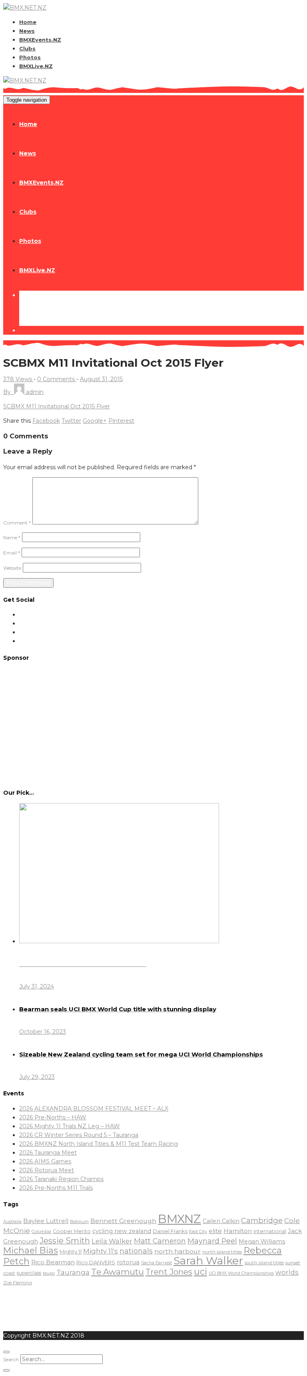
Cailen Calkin (221, 1221)
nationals (136, 1251)
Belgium (79, 1221)
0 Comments (56, 379)
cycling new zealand (121, 1231)
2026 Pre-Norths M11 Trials (56, 1187)
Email (11, 553)
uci (200, 1271)
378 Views (18, 379)
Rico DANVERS (95, 1262)
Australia (12, 1221)
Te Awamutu (117, 1272)
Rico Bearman (53, 1262)
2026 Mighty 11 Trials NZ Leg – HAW (69, 1126)
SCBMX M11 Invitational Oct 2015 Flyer (56, 406)
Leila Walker (112, 1241)
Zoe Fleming (17, 1283)
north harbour (177, 1251)
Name (11, 537)
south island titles (264, 1263)
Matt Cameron (160, 1241)
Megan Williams (262, 1241)
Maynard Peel (212, 1241)
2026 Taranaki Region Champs (61, 1179)
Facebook (46, 420)
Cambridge (262, 1220)
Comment (17, 523)
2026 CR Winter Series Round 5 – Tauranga (78, 1135)
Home (27, 22)
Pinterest (121, 420)
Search (11, 1359)
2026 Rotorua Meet (46, 1170)
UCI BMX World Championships (241, 1273)
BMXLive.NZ (36, 66)
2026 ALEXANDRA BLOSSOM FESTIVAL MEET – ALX (93, 1108)
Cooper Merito (72, 1231)
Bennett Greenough (123, 1221)
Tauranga (73, 1272)
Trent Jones (169, 1272)
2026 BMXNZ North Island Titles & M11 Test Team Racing (98, 1143)
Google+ (95, 420)
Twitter (71, 420)
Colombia (41, 1231)
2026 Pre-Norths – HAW (52, 1117)
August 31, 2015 (101, 379)
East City (198, 1231)
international (269, 1231)
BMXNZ (179, 1219)
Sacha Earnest (156, 1263)
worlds (287, 1272)
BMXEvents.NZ (40, 39)
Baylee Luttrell (45, 1221)
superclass (29, 1273)
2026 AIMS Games (45, 1161)
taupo (49, 1273)
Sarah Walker (208, 1260)
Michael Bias (30, 1250)
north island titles (222, 1252)
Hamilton (237, 1231)
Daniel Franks (170, 1231)
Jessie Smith (65, 1240)
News (27, 31)
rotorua (128, 1262)
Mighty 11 (71, 1251)
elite (215, 1231)
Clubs (27, 48)
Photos (30, 57)
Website (12, 568)
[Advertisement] (153, 724)
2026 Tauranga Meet (48, 1152)
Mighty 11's (100, 1251)
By (23, 392)
